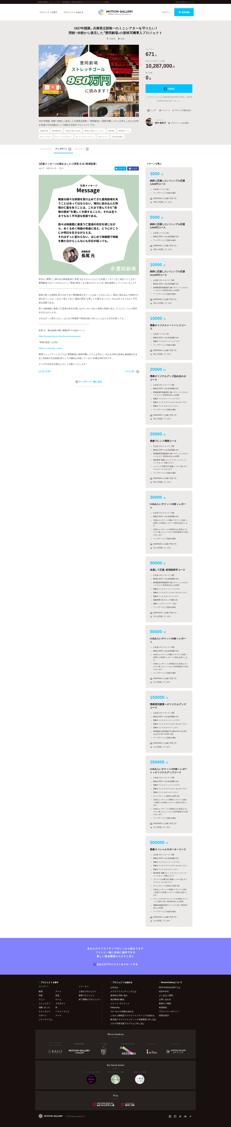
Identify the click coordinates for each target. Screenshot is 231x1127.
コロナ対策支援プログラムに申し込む (127, 1023)
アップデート (63, 148)
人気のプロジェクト (88, 991)
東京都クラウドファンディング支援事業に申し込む (131, 1019)
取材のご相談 (165, 1003)
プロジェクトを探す (48, 12)
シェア (153, 110)
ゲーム (58, 999)
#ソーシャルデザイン (63, 136)
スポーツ (43, 1015)
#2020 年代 (164, 991)
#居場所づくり (124, 130)
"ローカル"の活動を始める (122, 1011)
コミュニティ (45, 1003)
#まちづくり (103, 136)
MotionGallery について (185, 2)
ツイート (166, 110)
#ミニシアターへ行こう (85, 136)
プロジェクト (46, 148)
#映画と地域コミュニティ (94, 130)
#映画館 (111, 130)
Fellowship (115, 1007)
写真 (41, 995)
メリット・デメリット (120, 1003)
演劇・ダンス (44, 1007)
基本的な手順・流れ (119, 995)
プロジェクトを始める (73, 12)
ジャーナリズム (46, 1019)
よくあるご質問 (166, 995)
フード (58, 1015)
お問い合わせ (165, 999)
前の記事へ (47, 371)
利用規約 (163, 1007)
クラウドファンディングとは (123, 991)
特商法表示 (164, 1015)
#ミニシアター (45, 136)
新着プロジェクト (87, 995)
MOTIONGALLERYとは (169, 987)
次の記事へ (130, 371)
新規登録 (186, 12)
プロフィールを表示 (180, 122)
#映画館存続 (56, 130)
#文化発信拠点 (117, 136)
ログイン (166, 12)
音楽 (57, 995)
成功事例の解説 (117, 999)
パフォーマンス (62, 1011)
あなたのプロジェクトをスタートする (117, 964)
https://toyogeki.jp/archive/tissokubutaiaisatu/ (60, 336)
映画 (123, 38)
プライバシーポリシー (169, 1011)
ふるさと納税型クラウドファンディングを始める (131, 1015)
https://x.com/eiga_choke (50, 348)
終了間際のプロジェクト (89, 999)
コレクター (81, 148)
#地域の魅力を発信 (73, 130)
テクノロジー (45, 1011)
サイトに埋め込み (183, 110)
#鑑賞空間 (44, 130)
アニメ (42, 999)
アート (58, 991)
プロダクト (60, 1003)
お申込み (114, 987)
